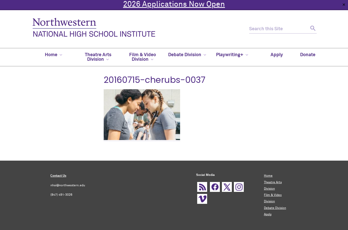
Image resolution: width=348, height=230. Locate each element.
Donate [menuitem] (307, 55)
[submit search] (312, 29)
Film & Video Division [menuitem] (142, 57)
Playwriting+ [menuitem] (229, 55)
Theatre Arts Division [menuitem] (98, 57)
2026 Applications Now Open (174, 4)
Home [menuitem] (51, 55)
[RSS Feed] (202, 187)
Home (268, 175)
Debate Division (275, 208)
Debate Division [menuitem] (184, 55)
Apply (268, 214)
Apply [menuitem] (277, 55)
